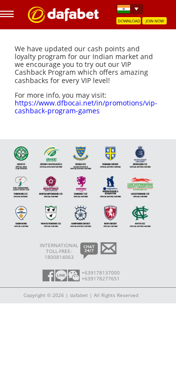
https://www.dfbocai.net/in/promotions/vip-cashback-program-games (86, 106)
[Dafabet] (63, 20)
